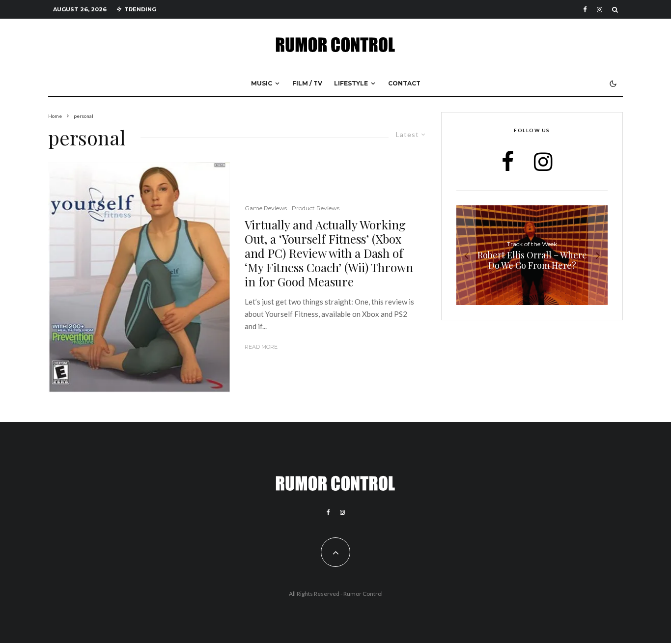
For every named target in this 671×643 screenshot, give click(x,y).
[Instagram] (599, 9)
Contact (404, 83)
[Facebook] (585, 9)
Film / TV (307, 83)
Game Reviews (266, 208)
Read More (261, 346)
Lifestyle (351, 83)
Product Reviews (315, 208)
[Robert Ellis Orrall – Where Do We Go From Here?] (532, 255)
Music (261, 83)
